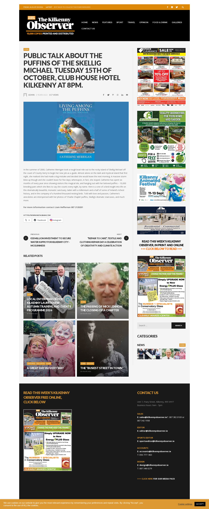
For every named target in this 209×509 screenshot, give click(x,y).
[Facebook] (167, 7)
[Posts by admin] (25, 95)
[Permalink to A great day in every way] (180, 354)
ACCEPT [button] (200, 504)
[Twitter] (176, 7)
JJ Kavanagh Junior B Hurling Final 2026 (71, 7)
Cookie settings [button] (185, 504)
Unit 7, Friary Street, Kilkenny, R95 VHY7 (155, 401)
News (26, 49)
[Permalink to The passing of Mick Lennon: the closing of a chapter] (168, 354)
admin (31, 95)
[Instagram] (172, 7)
